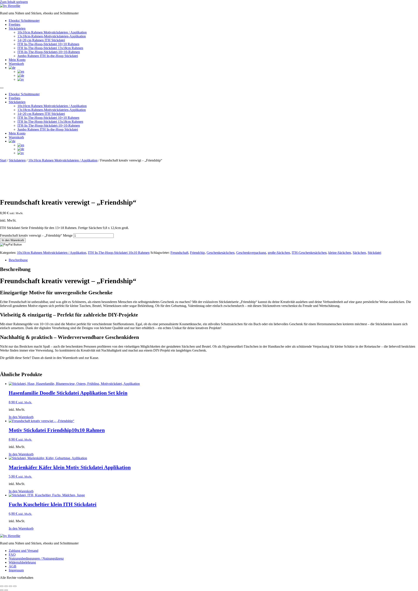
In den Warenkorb (13, 240)
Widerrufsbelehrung (22, 562)
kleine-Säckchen (339, 252)
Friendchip (197, 252)
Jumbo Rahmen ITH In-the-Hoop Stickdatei (47, 56)
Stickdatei (374, 252)
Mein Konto (17, 60)
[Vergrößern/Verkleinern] (1, 586)
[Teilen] (10, 586)
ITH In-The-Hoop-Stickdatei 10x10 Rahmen (119, 252)
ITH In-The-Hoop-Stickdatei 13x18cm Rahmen (50, 48)
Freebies (14, 24)
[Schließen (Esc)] (15, 586)
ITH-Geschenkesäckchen (309, 252)
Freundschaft (179, 252)
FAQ (12, 554)
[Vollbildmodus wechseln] (6, 586)
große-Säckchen (279, 252)
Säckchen (359, 252)
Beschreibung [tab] (18, 260)
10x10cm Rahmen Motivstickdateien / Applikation (52, 32)
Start (3, 160)
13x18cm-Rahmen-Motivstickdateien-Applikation (51, 36)
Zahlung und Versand (23, 550)
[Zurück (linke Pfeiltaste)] (1, 590)
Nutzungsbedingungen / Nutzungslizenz (36, 558)
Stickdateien (17, 28)
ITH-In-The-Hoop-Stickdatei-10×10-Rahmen (48, 52)
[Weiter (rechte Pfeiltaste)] (6, 590)
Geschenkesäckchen (220, 252)
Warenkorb (16, 64)
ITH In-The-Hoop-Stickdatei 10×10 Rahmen (48, 44)
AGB (12, 566)
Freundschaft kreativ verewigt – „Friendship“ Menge (36, 235)
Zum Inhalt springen (14, 2)
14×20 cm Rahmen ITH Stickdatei (41, 40)
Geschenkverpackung (251, 252)
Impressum (16, 570)
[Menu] (1, 88)
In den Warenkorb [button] (21, 417)
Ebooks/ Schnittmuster (24, 20)
